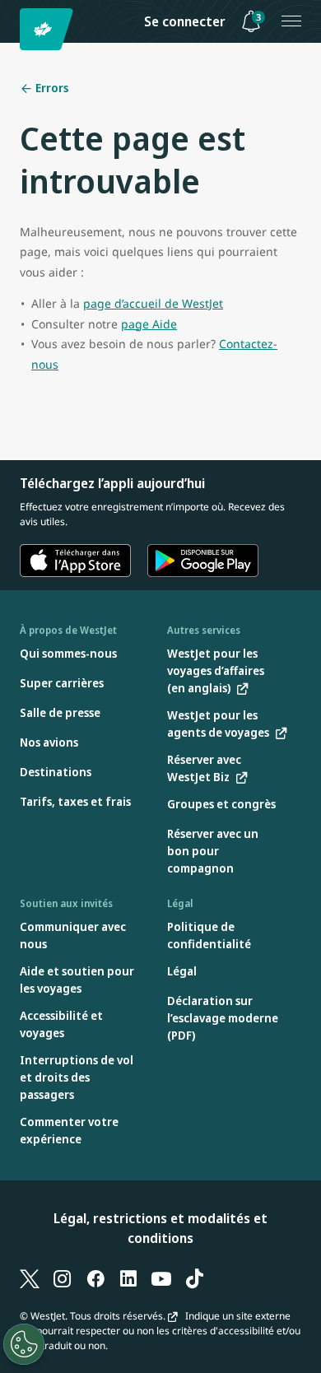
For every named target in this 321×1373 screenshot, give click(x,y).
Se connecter (185, 21)
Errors (50, 87)
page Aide (149, 324)
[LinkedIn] (128, 1277)
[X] (30, 1277)
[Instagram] (62, 1277)
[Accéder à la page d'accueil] (49, 29)
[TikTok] (194, 1277)
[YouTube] (161, 1277)
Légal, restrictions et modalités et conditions (161, 1228)
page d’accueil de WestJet (153, 303)
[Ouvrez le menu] (291, 21)
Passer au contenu (15, 32)
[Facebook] (95, 1277)
